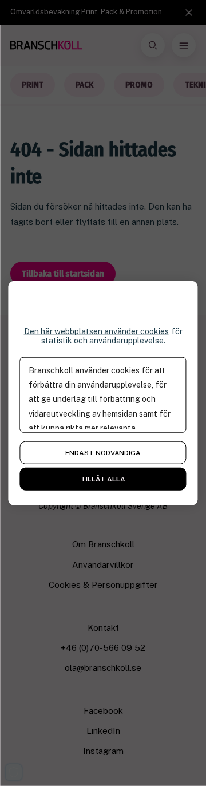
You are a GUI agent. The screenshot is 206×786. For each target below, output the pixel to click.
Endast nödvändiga (103, 453)
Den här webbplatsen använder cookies (96, 330)
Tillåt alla (103, 479)
